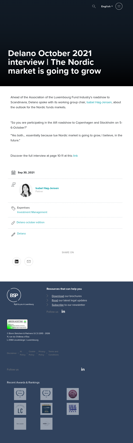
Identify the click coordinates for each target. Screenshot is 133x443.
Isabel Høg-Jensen (99, 102)
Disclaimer (12, 353)
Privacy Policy (42, 353)
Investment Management (32, 212)
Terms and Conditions (53, 353)
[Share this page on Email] (28, 261)
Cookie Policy (32, 353)
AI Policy (22, 353)
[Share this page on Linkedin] (16, 261)
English (106, 6)
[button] (119, 6)
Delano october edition (31, 222)
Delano (21, 233)
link (75, 155)
